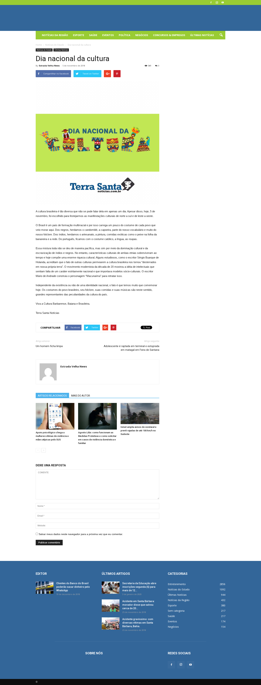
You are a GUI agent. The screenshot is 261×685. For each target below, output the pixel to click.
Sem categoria (176, 610)
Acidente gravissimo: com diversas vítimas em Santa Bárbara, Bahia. (137, 623)
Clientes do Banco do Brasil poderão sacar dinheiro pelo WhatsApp (73, 587)
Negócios (141, 35)
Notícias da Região (55, 35)
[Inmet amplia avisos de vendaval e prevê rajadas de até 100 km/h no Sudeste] (140, 413)
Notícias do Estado (44, 50)
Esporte (78, 35)
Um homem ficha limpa (49, 346)
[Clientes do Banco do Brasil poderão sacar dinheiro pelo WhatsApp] (44, 588)
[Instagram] (216, 2)
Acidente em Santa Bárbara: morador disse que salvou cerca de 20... (138, 605)
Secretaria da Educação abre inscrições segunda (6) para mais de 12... (139, 587)
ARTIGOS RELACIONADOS (52, 395)
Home (39, 44)
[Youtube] (222, 2)
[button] (221, 35)
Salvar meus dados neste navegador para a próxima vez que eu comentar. (81, 534)
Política (124, 35)
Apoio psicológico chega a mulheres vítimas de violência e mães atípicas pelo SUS (52, 436)
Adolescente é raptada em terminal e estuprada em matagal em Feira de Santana (131, 348)
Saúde (93, 35)
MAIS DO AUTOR (80, 395)
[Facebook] (211, 2)
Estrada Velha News (49, 65)
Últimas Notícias (202, 35)
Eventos (108, 35)
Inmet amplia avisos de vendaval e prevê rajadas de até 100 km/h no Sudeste (138, 430)
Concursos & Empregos (169, 35)
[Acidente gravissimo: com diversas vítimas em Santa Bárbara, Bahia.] (110, 623)
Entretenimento (177, 584)
